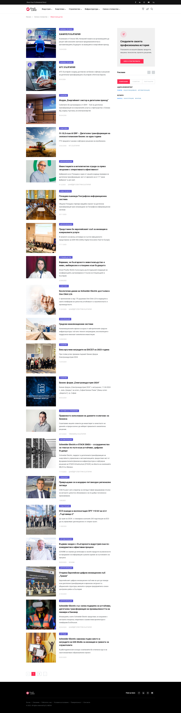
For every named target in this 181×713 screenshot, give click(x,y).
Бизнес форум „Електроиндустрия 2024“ (79, 382)
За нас (28, 702)
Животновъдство (56, 17)
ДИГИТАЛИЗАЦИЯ (66, 161)
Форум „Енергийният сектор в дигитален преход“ (84, 100)
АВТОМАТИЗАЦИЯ (66, 439)
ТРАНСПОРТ (64, 477)
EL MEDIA (48, 705)
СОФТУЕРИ (64, 128)
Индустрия (46, 9)
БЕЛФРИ (120, 95)
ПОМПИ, (120, 90)
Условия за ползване (61, 702)
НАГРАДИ (63, 634)
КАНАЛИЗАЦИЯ (65, 319)
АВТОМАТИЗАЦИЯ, (144, 90)
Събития (136, 81)
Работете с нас (47, 702)
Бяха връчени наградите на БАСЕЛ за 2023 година (84, 349)
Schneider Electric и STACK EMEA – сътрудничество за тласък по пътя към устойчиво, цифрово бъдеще (84, 447)
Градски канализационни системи (76, 324)
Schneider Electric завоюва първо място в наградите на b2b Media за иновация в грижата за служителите (84, 642)
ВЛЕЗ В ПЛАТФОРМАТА (132, 61)
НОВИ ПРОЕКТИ (65, 191)
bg (153, 2)
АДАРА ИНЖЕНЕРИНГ (125, 87)
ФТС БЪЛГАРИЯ (67, 67)
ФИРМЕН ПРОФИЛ (66, 29)
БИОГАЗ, (120, 98)
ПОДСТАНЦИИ (65, 506)
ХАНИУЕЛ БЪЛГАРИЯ (69, 34)
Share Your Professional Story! (36, 2)
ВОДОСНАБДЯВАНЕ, (130, 90)
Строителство (74, 9)
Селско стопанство (111, 9)
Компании (123, 81)
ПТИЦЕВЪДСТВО (65, 257)
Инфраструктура (91, 9)
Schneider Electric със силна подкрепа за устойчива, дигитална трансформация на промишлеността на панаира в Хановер (85, 609)
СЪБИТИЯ (63, 95)
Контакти (87, 702)
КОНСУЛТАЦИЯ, (129, 98)
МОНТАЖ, (138, 98)
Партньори (148, 81)
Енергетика (59, 9)
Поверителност (76, 702)
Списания (36, 702)
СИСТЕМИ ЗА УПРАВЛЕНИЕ (69, 411)
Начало (28, 17)
